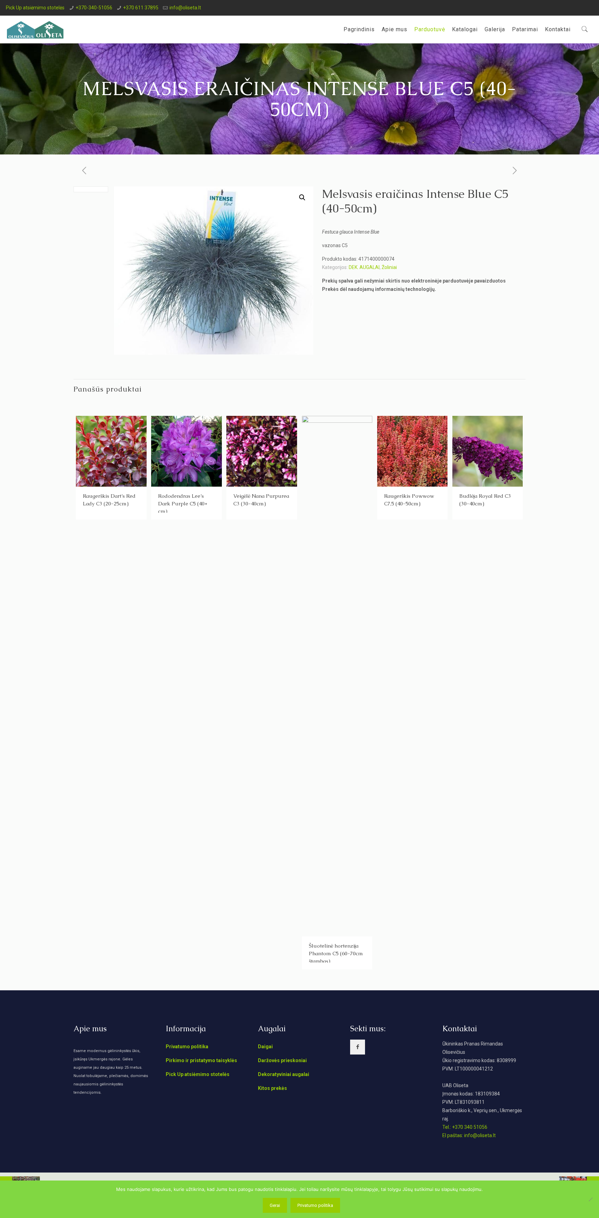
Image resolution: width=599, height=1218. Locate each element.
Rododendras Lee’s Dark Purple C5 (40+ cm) (182, 503)
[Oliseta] (35, 29)
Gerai (275, 1205)
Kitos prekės (272, 1088)
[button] (302, 197)
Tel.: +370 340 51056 (464, 1127)
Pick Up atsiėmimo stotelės (35, 7)
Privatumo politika (187, 1046)
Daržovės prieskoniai (282, 1060)
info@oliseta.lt (185, 7)
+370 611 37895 (140, 7)
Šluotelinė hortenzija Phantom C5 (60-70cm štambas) (336, 953)
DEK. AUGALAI (364, 267)
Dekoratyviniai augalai (283, 1074)
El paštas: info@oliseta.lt (469, 1135)
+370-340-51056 (94, 7)
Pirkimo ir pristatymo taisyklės (201, 1060)
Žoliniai (389, 267)
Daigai (265, 1046)
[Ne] (590, 1199)
